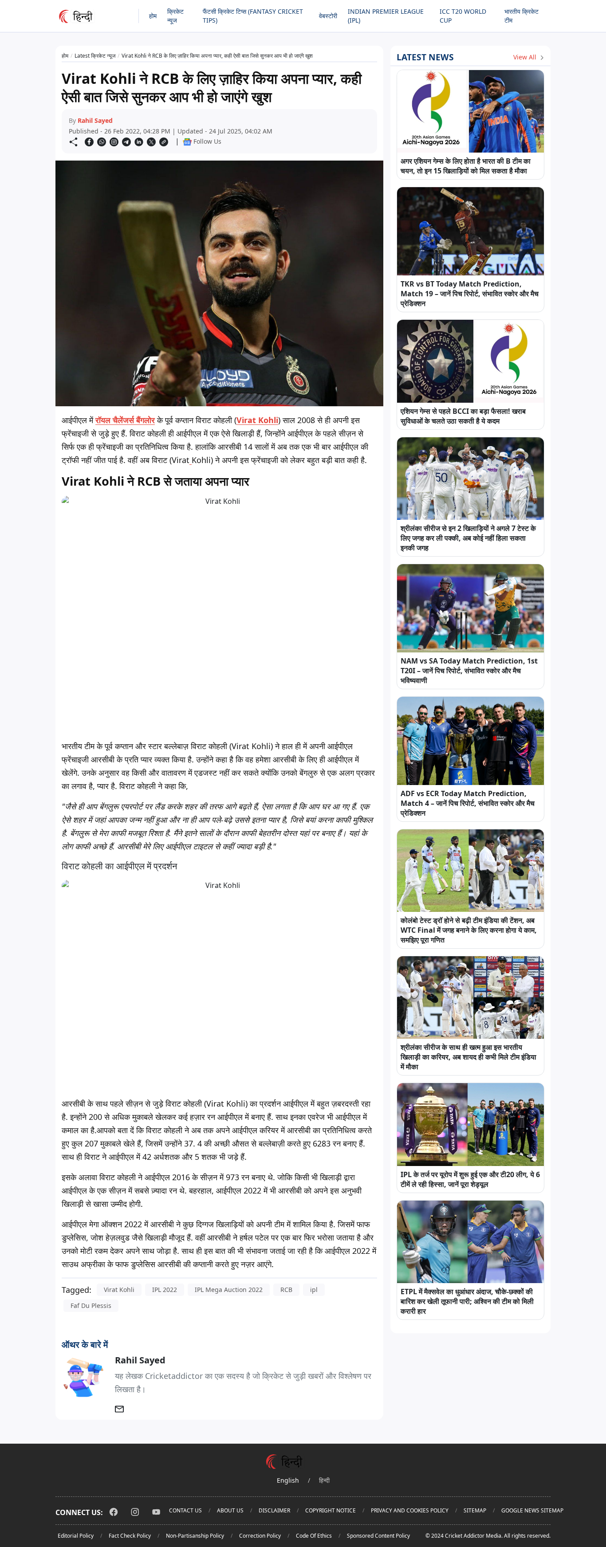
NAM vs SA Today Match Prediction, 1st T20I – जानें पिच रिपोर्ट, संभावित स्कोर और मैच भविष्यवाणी (469, 670)
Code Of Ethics (314, 1535)
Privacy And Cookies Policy (410, 1510)
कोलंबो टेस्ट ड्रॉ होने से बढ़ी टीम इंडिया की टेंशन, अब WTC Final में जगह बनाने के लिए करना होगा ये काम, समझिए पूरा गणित (469, 930)
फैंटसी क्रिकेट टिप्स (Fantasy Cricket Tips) (253, 15)
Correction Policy (260, 1535)
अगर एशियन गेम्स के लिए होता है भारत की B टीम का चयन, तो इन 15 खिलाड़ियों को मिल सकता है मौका (466, 166)
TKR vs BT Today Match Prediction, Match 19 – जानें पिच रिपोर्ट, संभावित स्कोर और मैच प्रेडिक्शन (470, 293)
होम (153, 16)
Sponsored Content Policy (378, 1535)
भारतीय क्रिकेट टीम (521, 15)
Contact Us (185, 1510)
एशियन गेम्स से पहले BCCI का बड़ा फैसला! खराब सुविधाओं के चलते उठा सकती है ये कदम (463, 416)
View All (525, 57)
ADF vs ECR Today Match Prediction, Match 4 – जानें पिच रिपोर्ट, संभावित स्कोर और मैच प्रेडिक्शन (468, 803)
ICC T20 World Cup (463, 15)
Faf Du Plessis (91, 1305)
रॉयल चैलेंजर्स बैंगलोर (125, 420)
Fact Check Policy (130, 1535)
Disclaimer (274, 1510)
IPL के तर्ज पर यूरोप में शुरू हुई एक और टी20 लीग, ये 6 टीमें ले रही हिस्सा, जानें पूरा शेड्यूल (470, 1179)
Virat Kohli (257, 420)
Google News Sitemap (532, 1510)
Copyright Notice (330, 1510)
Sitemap (475, 1510)
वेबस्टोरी (328, 16)
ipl (314, 1289)
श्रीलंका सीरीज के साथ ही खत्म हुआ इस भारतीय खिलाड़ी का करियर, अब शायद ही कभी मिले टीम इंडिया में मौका (468, 1057)
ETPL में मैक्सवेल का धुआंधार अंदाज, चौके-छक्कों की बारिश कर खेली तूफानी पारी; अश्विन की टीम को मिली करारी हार (467, 1301)
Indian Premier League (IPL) (386, 15)
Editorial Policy (76, 1535)
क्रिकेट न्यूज (175, 15)
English (288, 1480)
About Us (230, 1510)
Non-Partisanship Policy (195, 1535)
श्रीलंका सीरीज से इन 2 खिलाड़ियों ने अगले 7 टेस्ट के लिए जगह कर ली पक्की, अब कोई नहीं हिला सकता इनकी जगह (468, 538)
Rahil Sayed (95, 120)
